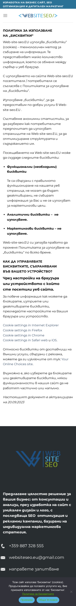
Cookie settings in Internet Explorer (31, 325)
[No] (71, 593)
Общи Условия (48, 599)
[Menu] (5, 15)
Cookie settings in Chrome (23, 335)
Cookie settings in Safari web (25, 340)
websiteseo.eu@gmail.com (36, 557)
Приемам (27, 599)
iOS (54, 340)
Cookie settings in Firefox (22, 330)
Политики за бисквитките (38, 593)
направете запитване (34, 569)
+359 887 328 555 (26, 545)
